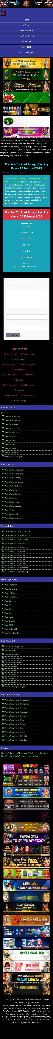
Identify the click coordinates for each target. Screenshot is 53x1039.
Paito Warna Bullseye (13, 485)
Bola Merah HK (10, 650)
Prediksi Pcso (9, 436)
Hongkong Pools (32, 756)
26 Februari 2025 (11, 172)
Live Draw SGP (26, 30)
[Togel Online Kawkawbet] (26, 804)
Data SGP (45, 1008)
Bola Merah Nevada (12, 682)
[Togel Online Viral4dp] (26, 132)
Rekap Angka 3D (28, 364)
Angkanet (32, 1013)
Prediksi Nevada (11, 452)
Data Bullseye (10, 600)
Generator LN (11, 354)
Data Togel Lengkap (12, 633)
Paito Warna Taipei (11, 501)
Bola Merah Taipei (11, 678)
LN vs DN (20, 390)
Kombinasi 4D (11, 395)
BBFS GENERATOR (20, 349)
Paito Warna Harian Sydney (15, 707)
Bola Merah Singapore (13, 646)
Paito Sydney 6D (26, 52)
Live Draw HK (26, 25)
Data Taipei (8, 616)
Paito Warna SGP (27, 1008)
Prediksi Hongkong (12, 420)
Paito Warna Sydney (12, 477)
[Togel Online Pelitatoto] (26, 121)
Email (8, 323)
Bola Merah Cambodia (13, 658)
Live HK (4, 412)
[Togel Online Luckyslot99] (26, 897)
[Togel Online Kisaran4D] (26, 98)
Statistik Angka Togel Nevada (16, 567)
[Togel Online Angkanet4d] (26, 955)
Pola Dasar (20, 380)
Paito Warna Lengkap (13, 517)
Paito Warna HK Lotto (11, 1019)
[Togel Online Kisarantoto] (26, 109)
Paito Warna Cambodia (13, 481)
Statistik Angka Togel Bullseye (16, 547)
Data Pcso (8, 604)
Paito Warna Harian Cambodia (16, 711)
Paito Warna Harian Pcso (14, 719)
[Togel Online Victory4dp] (26, 792)
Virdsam (4, 753)
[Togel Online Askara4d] (26, 827)
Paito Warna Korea (12, 493)
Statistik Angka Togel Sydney (16, 539)
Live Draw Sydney (26, 36)
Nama (8, 311)
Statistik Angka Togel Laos (14, 559)
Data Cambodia (10, 596)
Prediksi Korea (10, 440)
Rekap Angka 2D (20, 369)
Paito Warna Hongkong (13, 473)
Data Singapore (10, 584)
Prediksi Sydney (11, 424)
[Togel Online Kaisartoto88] (26, 873)
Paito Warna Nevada (12, 505)
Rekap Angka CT (11, 364)
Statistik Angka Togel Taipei (15, 563)
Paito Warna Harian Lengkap (15, 740)
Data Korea (4, 140)
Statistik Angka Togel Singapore (17, 531)
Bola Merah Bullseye (12, 662)
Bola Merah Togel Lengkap (15, 686)
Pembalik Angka (11, 385)
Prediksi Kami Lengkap (13, 456)
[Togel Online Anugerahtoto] (26, 931)
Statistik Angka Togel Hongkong (17, 535)
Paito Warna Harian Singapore (16, 699)
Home (26, 19)
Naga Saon (45, 1005)
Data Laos (8, 612)
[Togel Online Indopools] (26, 966)
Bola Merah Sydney (12, 654)
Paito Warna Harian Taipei (14, 731)
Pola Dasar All (28, 374)
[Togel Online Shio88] (26, 978)
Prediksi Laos (9, 444)
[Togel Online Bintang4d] (26, 839)
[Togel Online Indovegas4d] (26, 990)
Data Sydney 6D (11, 629)
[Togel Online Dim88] (26, 74)
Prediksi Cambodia (12, 428)
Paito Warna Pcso (11, 489)
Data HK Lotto (26, 1019)
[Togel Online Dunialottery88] (26, 920)
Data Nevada (9, 620)
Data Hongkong (10, 588)
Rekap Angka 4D (11, 374)
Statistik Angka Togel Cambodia (16, 543)
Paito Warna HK (25, 1005)
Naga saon (23, 753)
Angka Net (14, 1005)
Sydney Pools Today (15, 756)
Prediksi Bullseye (11, 432)
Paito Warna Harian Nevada (15, 736)
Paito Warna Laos (11, 497)
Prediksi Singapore (12, 416)
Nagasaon (14, 753)
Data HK (37, 1008)
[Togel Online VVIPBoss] (26, 63)
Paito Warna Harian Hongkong (16, 703)
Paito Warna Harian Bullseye (15, 715)
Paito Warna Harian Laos (14, 728)
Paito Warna (26, 41)
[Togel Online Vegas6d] (26, 815)
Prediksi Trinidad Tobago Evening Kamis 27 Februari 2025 (26, 166)
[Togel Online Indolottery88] (26, 943)
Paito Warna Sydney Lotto (40, 1016)
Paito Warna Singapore (13, 469)
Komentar (25, 172)
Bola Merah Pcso (11, 666)
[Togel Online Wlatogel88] (26, 850)
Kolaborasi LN (28, 395)
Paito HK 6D (26, 47)
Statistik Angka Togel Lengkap (16, 571)
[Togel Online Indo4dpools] (26, 885)
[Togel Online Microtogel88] (26, 769)
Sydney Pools (42, 1013)
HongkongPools (22, 1016)
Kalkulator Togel (20, 400)
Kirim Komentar (13, 335)
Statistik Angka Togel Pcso (14, 551)
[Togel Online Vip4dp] (26, 908)
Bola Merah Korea (11, 670)
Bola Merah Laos (11, 674)
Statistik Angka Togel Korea (15, 555)
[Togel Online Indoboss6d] (26, 780)
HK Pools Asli (37, 1022)
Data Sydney (9, 592)
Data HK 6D (9, 624)
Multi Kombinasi (28, 385)
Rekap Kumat (20, 359)
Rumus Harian (28, 354)
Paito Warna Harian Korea (14, 723)
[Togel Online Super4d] (26, 86)
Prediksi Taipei (10, 448)
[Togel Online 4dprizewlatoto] (26, 862)
